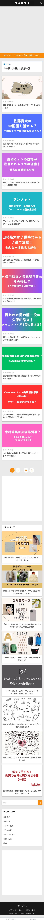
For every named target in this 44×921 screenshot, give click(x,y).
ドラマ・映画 (8, 826)
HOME (23, 906)
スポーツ (6, 821)
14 (26, 470)
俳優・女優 (7, 839)
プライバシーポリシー (16, 910)
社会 (5, 843)
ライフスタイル (9, 834)
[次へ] (31, 470)
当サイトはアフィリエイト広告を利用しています (22, 55)
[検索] (40, 802)
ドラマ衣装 (7, 830)
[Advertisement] (22, 29)
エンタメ (6, 817)
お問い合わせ (30, 910)
